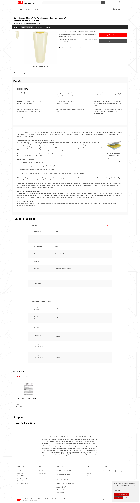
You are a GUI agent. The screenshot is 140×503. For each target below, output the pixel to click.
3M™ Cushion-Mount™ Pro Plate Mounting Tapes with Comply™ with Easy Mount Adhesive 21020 (27, 399)
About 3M (19, 470)
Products (20, 9)
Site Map (89, 473)
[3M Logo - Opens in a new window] (27, 2)
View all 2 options (114, 35)
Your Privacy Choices (56, 498)
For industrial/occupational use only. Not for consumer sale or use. (76, 48)
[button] (129, 497)
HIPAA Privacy (34, 498)
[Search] (103, 2)
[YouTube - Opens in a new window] (109, 471)
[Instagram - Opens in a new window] (121, 471)
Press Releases (42, 473)
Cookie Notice (117, 490)
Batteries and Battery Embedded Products (66, 483)
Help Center (90, 470)
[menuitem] (15, 27)
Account (118, 9)
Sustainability (20, 480)
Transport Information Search (63, 474)
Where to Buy (90, 475)
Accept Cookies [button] (118, 497)
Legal (24, 498)
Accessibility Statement (46, 498)
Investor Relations (21, 475)
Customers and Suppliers (23, 478)
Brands (37, 9)
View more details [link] (63, 44)
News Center (42, 470)
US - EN (117, 2)
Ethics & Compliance (22, 485)
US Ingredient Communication (63, 489)
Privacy (28, 498)
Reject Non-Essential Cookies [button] (121, 494)
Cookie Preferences (68, 498)
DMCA (39, 498)
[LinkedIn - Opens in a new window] (104, 471)
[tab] (17, 376)
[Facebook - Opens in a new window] (115, 471)
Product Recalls (60, 492)
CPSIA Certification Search (62, 477)
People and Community (22, 483)
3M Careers (20, 473)
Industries (29, 9)
